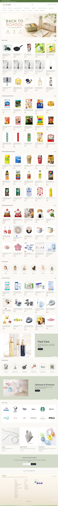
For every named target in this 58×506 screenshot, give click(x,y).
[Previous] (51, 37)
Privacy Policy (26, 485)
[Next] (54, 37)
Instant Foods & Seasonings (42, 8)
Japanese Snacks (27, 8)
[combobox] (23, 5)
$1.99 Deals (37, 10)
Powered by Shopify (28, 501)
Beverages (33, 8)
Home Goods (11, 10)
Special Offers (42, 10)
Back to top (54, 476)
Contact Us (26, 484)
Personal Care (51, 8)
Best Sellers (10, 8)
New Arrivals (5, 8)
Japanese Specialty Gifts (18, 8)
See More (3, 450)
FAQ (25, 483)
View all (55, 40)
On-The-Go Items (30, 10)
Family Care (4, 10)
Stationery (23, 10)
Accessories (17, 10)
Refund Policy (26, 486)
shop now (37, 390)
